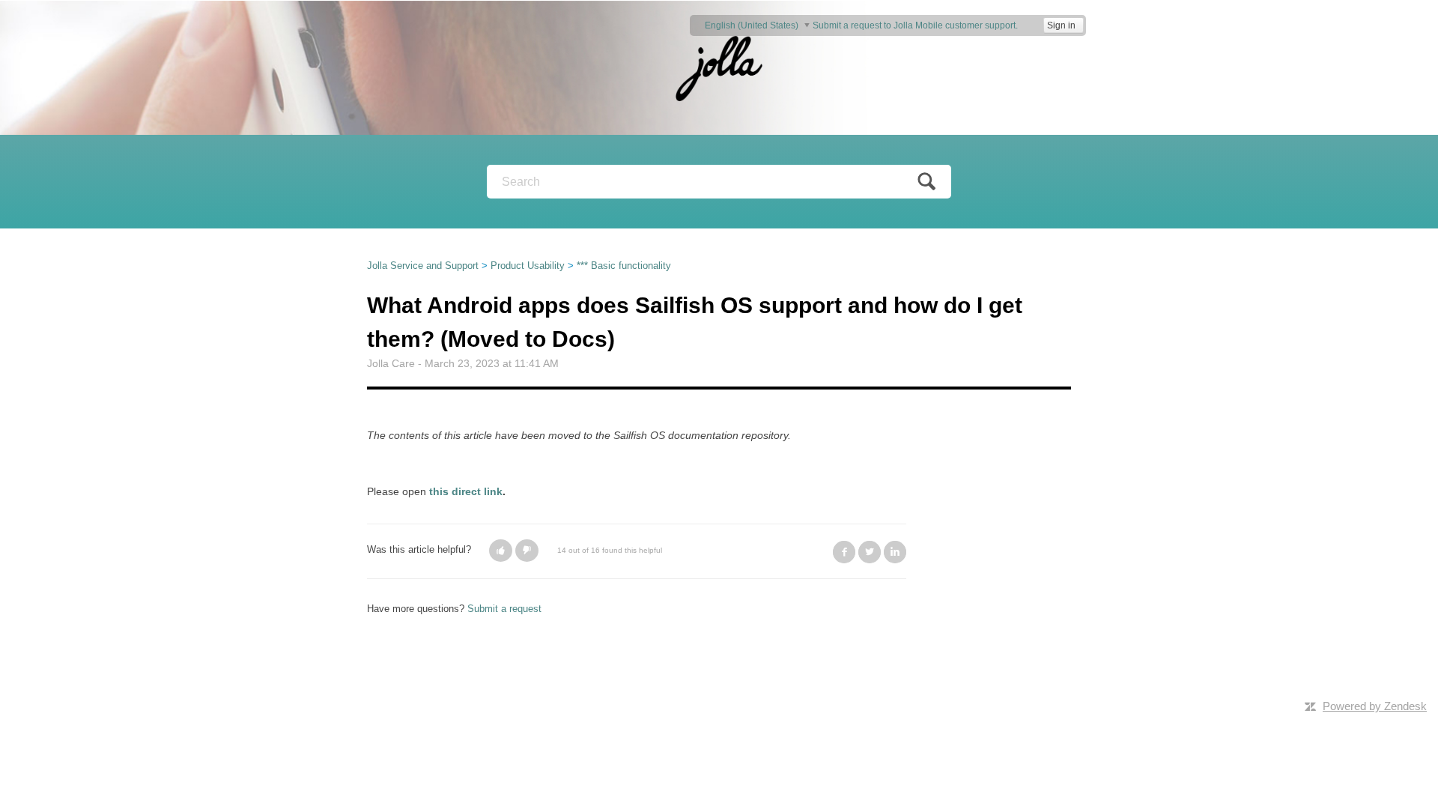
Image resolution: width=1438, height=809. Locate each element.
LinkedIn (895, 552)
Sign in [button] (1061, 25)
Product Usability (528, 265)
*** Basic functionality (624, 265)
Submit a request (504, 608)
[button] (500, 550)
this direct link (466, 491)
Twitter (869, 552)
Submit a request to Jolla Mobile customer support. (915, 25)
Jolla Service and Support (423, 265)
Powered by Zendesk (1375, 706)
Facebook (844, 552)
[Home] (719, 67)
